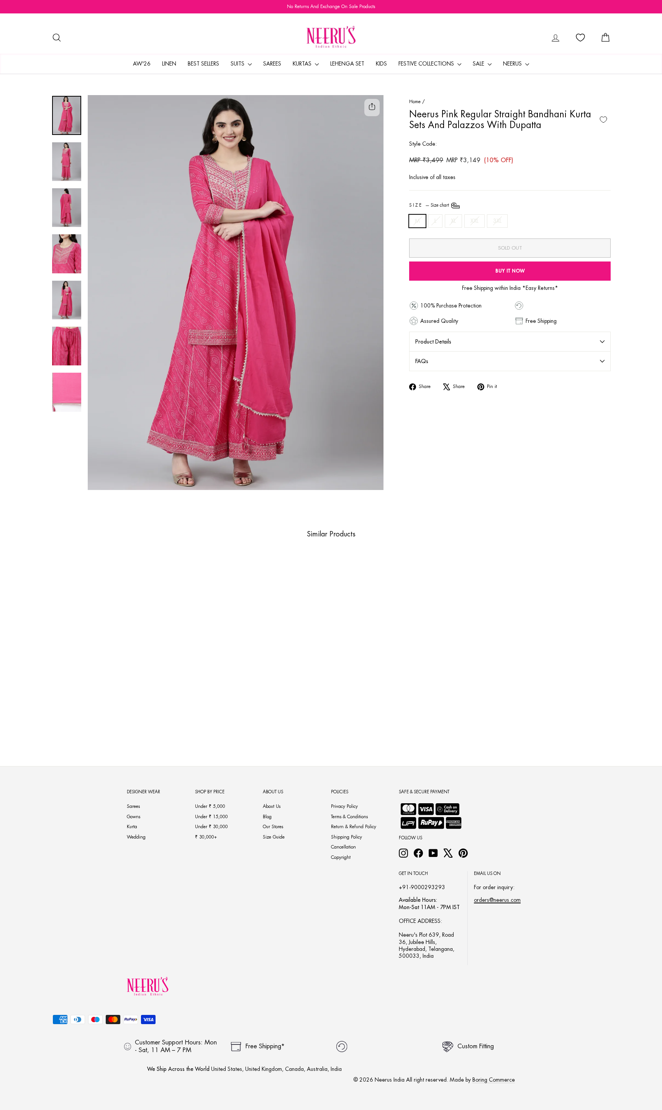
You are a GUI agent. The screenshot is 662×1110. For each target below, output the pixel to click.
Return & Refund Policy (353, 826)
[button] (99, 718)
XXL (474, 221)
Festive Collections (427, 63)
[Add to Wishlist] (603, 119)
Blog (267, 816)
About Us (271, 806)
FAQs (421, 361)
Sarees (272, 63)
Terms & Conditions (349, 816)
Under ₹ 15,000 (211, 816)
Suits (238, 63)
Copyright (341, 857)
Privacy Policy (344, 806)
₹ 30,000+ (206, 837)
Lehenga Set (347, 63)
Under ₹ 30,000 (211, 826)
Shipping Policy (346, 837)
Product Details (433, 341)
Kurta (132, 826)
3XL (497, 221)
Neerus (513, 63)
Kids (381, 63)
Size (429, 205)
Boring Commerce (493, 1079)
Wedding (136, 837)
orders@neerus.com (497, 900)
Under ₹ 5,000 (210, 806)
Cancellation (343, 847)
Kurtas (303, 63)
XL (453, 221)
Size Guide (274, 837)
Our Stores (273, 826)
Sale (479, 63)
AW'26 (142, 63)
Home (415, 101)
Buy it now (510, 270)
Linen (169, 63)
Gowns (133, 816)
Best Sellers (203, 63)
